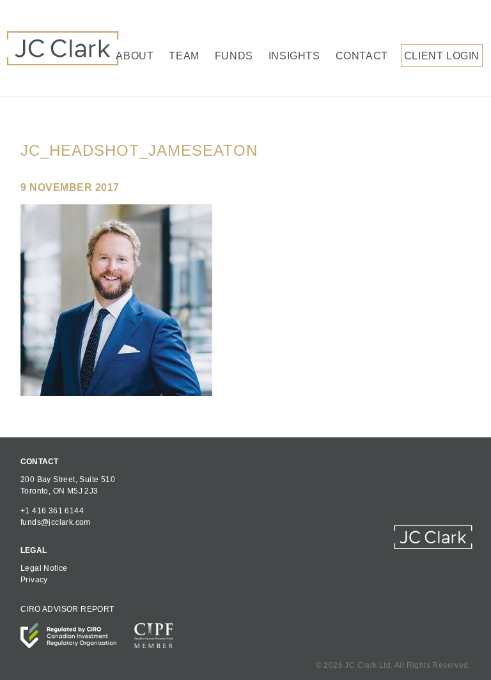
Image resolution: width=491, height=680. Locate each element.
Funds (234, 55)
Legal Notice (44, 568)
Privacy (34, 579)
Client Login (441, 55)
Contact (362, 55)
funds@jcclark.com (55, 522)
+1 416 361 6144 (52, 510)
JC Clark (62, 48)
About (134, 55)
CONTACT (39, 461)
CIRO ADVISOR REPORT (67, 609)
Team (184, 55)
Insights (294, 55)
